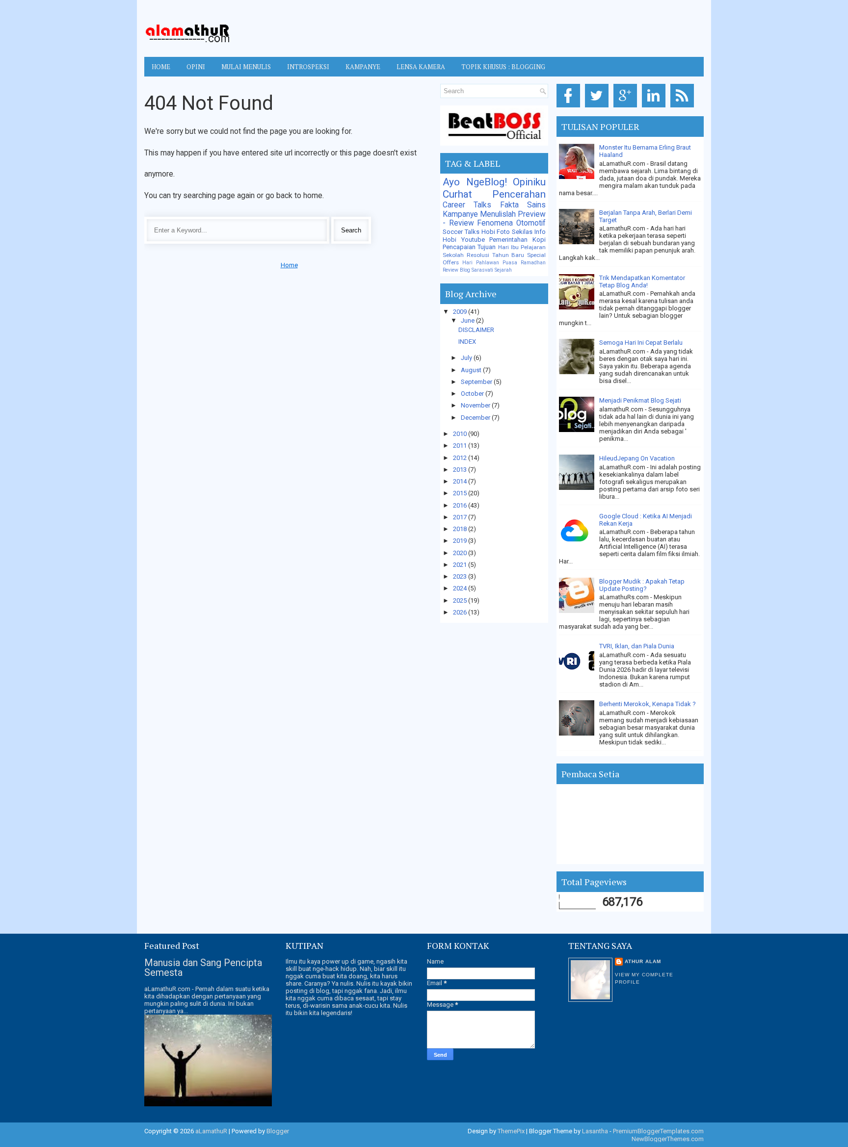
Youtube (473, 239)
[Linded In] (655, 107)
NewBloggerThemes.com (668, 1139)
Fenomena (495, 223)
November (476, 405)
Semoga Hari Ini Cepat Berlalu (641, 342)
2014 (460, 481)
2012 (460, 457)
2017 (460, 517)
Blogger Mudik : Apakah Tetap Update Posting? (642, 585)
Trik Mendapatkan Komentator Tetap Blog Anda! (642, 281)
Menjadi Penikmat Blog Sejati (640, 400)
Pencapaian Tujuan (469, 247)
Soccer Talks (461, 231)
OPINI (195, 66)
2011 (460, 445)
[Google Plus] (626, 107)
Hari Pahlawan (480, 262)
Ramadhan (533, 262)
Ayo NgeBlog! (475, 182)
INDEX (467, 341)
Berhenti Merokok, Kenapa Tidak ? (647, 704)
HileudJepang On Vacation (637, 458)
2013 (460, 469)
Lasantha (595, 1131)
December (476, 417)
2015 (460, 493)
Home (161, 66)
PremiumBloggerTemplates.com (658, 1131)
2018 (460, 529)
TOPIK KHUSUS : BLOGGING (503, 66)
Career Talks (467, 205)
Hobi (449, 239)
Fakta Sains (523, 205)
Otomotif (531, 223)
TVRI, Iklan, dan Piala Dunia (636, 646)
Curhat (457, 194)
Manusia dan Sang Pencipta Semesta (203, 967)
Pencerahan (519, 194)
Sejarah (503, 270)
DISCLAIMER (476, 329)
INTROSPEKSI (308, 66)
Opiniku (529, 182)
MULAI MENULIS (246, 66)
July (467, 357)
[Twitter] (598, 107)
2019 (460, 540)
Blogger (277, 1131)
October (473, 393)
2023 (460, 576)
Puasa (510, 262)
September (477, 381)
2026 (460, 612)
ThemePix (511, 1131)
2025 (460, 600)
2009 (460, 311)
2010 (460, 433)
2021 (460, 564)
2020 (460, 553)
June (468, 320)
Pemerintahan (508, 239)
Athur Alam (643, 961)
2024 (460, 588)
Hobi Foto (495, 231)
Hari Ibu (508, 247)
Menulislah (498, 214)
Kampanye (460, 214)
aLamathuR (211, 1131)
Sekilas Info (529, 231)
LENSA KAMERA (421, 66)
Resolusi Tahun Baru (496, 255)
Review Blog (456, 270)
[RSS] (683, 107)
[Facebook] (569, 107)
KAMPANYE (362, 66)
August (472, 370)
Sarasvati (482, 270)
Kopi (539, 239)
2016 (460, 505)
